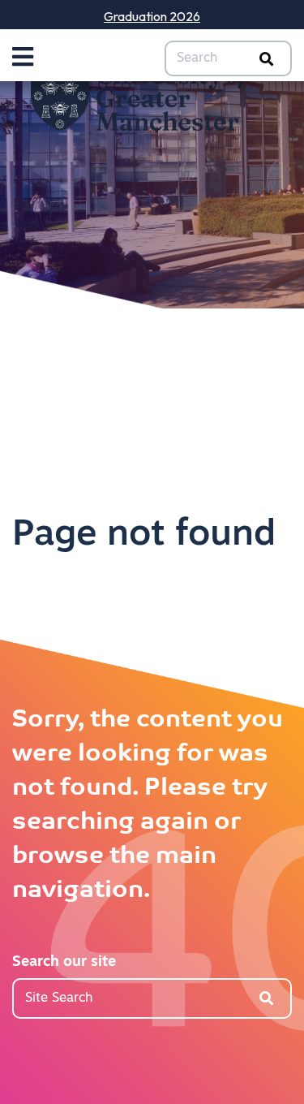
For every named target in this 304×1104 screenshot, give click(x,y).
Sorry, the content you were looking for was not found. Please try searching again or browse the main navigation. (147, 805)
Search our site (64, 962)
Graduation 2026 (152, 16)
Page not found (144, 535)
